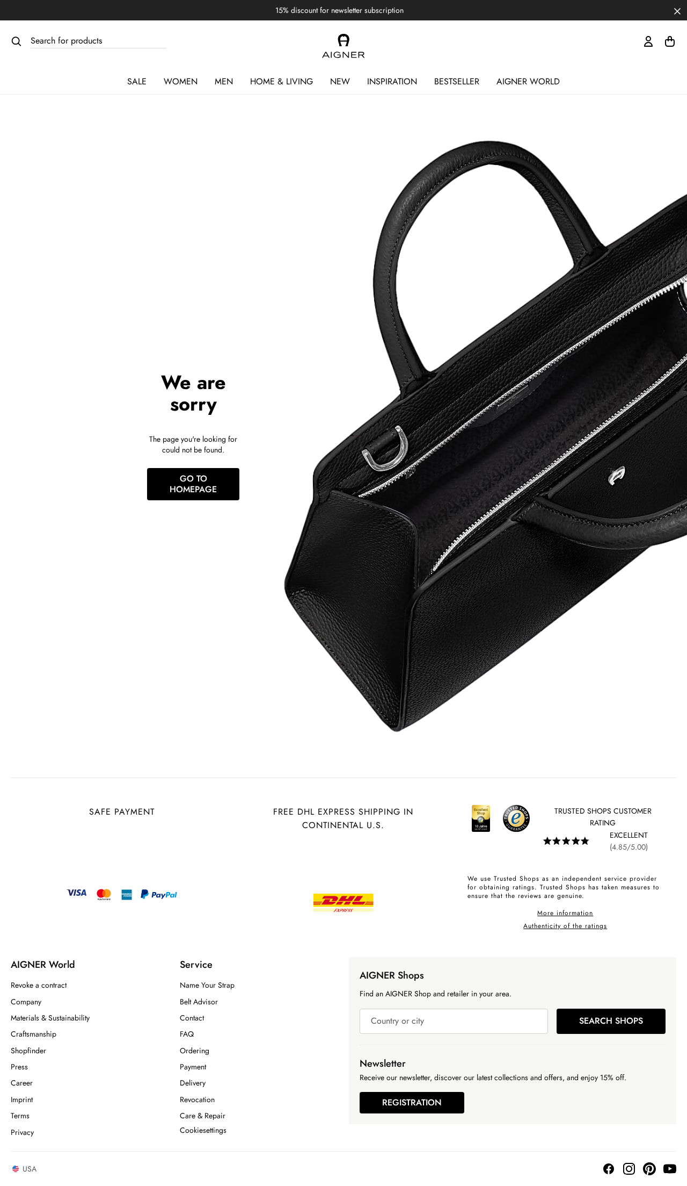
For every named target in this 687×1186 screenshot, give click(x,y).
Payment (193, 1066)
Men (224, 81)
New (340, 81)
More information (565, 913)
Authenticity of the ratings (565, 926)
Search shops (611, 1021)
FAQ (187, 1034)
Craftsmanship (33, 1034)
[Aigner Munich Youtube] (669, 1168)
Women (181, 81)
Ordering (194, 1050)
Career (22, 1082)
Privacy (22, 1132)
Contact (192, 1017)
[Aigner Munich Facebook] (608, 1168)
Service (196, 965)
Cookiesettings (203, 1130)
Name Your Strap (207, 985)
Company (26, 1001)
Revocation (197, 1099)
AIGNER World (528, 81)
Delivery (193, 1082)
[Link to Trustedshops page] (498, 829)
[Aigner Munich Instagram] (629, 1168)
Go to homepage (193, 483)
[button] (677, 10)
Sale (137, 81)
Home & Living (281, 81)
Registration (412, 1102)
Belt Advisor (199, 1001)
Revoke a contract (39, 985)
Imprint (22, 1099)
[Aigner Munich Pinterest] (649, 1168)
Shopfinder (28, 1050)
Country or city (397, 1021)
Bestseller (456, 81)
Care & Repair (202, 1115)
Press (19, 1066)
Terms (20, 1115)
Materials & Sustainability (50, 1017)
